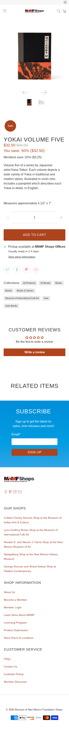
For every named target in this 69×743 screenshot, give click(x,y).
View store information (21, 256)
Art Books (45, 283)
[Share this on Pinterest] (26, 269)
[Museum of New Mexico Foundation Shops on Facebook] (5, 492)
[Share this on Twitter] (7, 269)
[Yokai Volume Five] (34, 56)
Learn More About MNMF (19, 615)
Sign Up (35, 452)
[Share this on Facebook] (17, 269)
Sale (46, 298)
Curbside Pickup (14, 674)
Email (16, 434)
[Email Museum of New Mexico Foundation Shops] (19, 492)
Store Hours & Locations (18, 637)
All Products (29, 283)
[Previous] (25, 92)
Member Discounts (15, 681)
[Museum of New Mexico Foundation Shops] (34, 11)
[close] (65, 2)
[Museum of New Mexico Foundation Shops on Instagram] (15, 492)
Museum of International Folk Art (22, 298)
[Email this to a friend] (36, 269)
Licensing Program (15, 622)
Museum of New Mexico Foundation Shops (38, 709)
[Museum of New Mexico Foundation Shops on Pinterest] (10, 492)
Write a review (35, 352)
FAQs (7, 658)
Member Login (12, 607)
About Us (9, 592)
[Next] (44, 92)
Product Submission (16, 630)
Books (58, 283)
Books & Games (25, 290)
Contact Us (10, 666)
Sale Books (11, 306)
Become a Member (15, 599)
